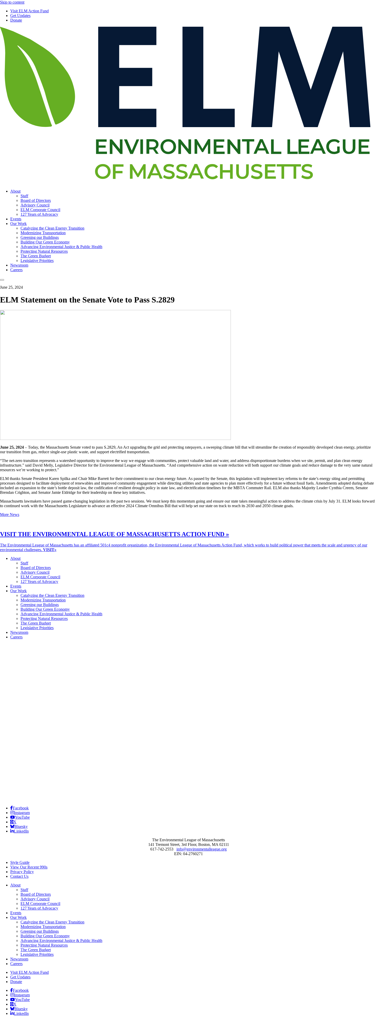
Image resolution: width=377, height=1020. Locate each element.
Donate (16, 20)
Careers (16, 270)
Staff (24, 196)
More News (9, 514)
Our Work (18, 223)
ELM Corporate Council (40, 209)
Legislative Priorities (37, 260)
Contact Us (19, 876)
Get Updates (20, 15)
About (15, 191)
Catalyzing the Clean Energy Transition (52, 228)
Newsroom (19, 265)
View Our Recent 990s (28, 867)
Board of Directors (36, 200)
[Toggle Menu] (2, 280)
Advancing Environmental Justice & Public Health (61, 246)
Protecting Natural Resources (44, 251)
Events (15, 219)
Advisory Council (35, 205)
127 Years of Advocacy (39, 214)
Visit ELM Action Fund (29, 11)
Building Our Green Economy (45, 242)
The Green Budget (36, 256)
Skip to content (12, 2)
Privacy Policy (22, 872)
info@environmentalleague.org (201, 849)
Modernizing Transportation (43, 233)
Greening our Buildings (40, 237)
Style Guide (19, 862)
